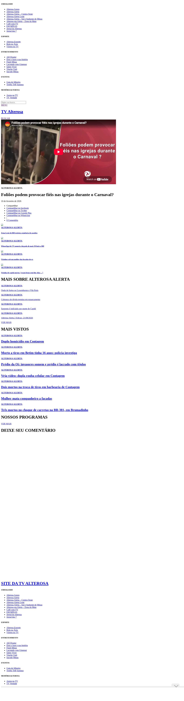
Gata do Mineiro (13, 82)
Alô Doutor (11, 57)
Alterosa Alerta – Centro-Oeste (19, 14)
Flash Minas (11, 62)
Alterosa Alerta (12, 12)
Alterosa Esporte (13, 42)
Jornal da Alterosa (14, 28)
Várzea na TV (12, 46)
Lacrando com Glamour (16, 64)
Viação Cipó (11, 69)
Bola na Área (12, 44)
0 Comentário (12, 220)
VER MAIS (6, 322)
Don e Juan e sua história (17, 59)
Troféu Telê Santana (15, 84)
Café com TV (12, 24)
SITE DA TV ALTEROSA (24, 583)
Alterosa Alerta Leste (15, 16)
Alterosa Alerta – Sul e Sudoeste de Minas (24, 19)
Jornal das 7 (11, 31)
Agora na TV (12, 95)
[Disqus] (92, 472)
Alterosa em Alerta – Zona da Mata (21, 21)
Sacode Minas (12, 71)
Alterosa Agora (12, 9)
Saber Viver (11, 67)
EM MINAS (11, 26)
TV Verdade (11, 97)
